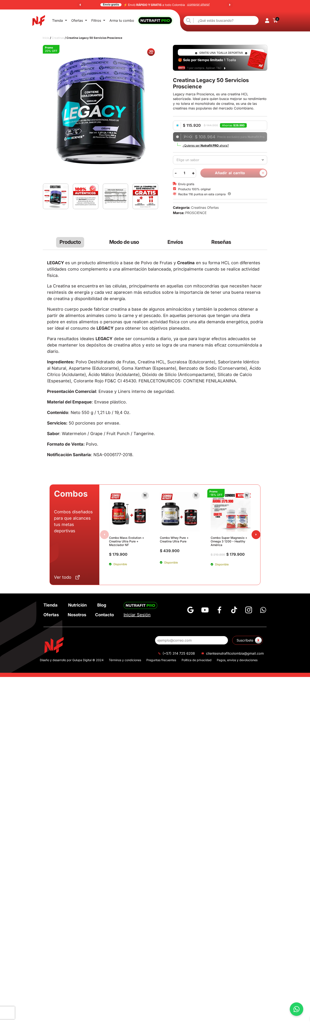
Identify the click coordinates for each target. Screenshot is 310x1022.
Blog (101, 614)
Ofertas (77, 20)
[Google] (190, 619)
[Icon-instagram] (248, 619)
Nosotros (77, 624)
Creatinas (58, 37)
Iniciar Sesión (137, 624)
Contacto (104, 624)
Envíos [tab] (175, 251)
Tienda (57, 20)
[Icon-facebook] (219, 619)
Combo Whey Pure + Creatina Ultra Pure (174, 548)
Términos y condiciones (125, 669)
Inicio (46, 37)
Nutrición (77, 614)
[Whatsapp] (263, 619)
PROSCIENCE (196, 222)
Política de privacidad (197, 669)
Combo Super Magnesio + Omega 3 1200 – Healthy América (229, 550)
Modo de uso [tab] (124, 251)
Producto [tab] (70, 251)
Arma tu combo (121, 20)
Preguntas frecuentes (161, 669)
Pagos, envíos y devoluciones (237, 669)
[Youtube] (205, 619)
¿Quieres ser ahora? (206, 145)
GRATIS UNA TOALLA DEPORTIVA (221, 52)
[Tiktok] (234, 619)
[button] (80, 5)
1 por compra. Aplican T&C (204, 68)
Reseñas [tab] (221, 251)
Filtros (96, 20)
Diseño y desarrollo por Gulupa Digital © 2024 (72, 669)
